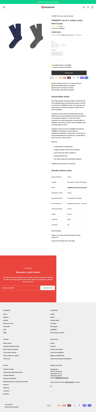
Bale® (69, 65)
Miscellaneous (57, 53)
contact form (69, 382)
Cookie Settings (8, 375)
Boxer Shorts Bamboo (10, 349)
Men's (5, 314)
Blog (4, 332)
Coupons (6, 391)
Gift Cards (6, 359)
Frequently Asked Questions (13, 372)
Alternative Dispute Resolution (61, 359)
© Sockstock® (9, 404)
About (52, 343)
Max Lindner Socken (57, 332)
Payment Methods (9, 378)
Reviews (6, 394)
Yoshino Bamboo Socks (11, 346)
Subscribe (47, 288)
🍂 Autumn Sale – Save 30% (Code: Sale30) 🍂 (48, 2)
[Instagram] (51, 386)
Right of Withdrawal (57, 355)
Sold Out (69, 73)
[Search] (88, 7)
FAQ (73, 241)
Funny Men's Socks (9, 352)
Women (6, 317)
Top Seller (6, 326)
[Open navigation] (4, 7)
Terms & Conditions (57, 352)
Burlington (54, 326)
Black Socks (7, 343)
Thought (53, 323)
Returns (6, 384)
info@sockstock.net (61, 378)
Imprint (53, 346)
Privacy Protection (56, 349)
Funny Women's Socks (11, 355)
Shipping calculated (66, 35)
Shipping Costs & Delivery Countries (15, 381)
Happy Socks (54, 320)
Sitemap (6, 388)
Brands (5, 320)
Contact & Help (8, 369)
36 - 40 (54, 45)
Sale (4, 329)
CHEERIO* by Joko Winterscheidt (62, 16)
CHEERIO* (53, 329)
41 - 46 (63, 45)
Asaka (52, 314)
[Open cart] (92, 7)
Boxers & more (8, 323)
